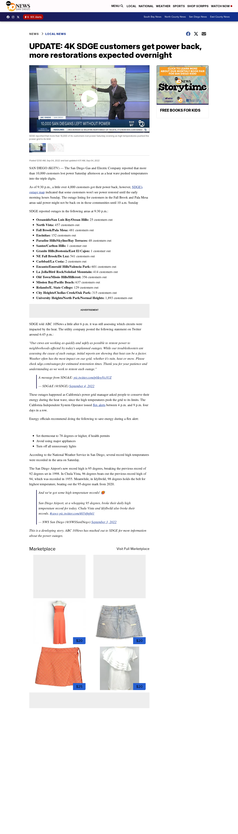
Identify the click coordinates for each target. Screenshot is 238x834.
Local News (55, 34)
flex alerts (99, 405)
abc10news (9, 17)
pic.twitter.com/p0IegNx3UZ (93, 377)
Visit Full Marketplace (133, 548)
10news (19, 17)
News (34, 34)
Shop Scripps (198, 6)
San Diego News (198, 17)
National (146, 6)
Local (131, 6)
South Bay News (153, 17)
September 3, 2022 (104, 522)
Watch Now (221, 6)
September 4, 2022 (81, 386)
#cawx (54, 513)
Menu (115, 6)
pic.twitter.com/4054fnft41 (76, 513)
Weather (163, 6)
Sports (179, 6)
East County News (220, 17)
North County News (175, 17)
